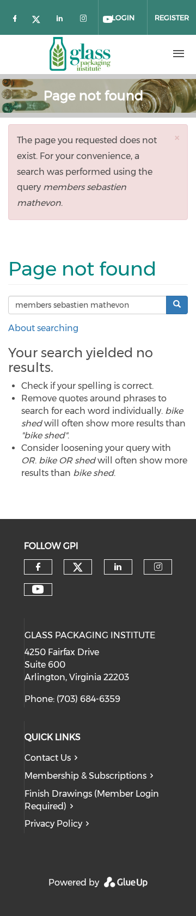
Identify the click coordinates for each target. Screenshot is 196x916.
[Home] (80, 54)
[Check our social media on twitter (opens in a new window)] (40, 18)
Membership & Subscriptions (85, 776)
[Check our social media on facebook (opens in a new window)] (17, 18)
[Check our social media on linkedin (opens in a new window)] (62, 18)
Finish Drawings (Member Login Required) (91, 800)
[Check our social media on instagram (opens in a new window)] (85, 18)
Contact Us (47, 758)
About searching (43, 328)
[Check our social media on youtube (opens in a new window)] (37, 589)
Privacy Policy (53, 824)
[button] (177, 137)
